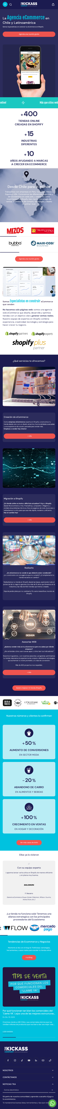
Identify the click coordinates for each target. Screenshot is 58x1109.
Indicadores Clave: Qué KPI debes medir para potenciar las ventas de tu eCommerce (27, 1012)
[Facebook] (8, 1060)
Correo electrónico (11, 1090)
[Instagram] (15, 1060)
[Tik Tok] (22, 1060)
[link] (15, 230)
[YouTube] (29, 1060)
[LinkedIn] (36, 1060)
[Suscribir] (52, 1090)
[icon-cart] (52, 4)
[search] (10, 4)
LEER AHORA (8, 1032)
